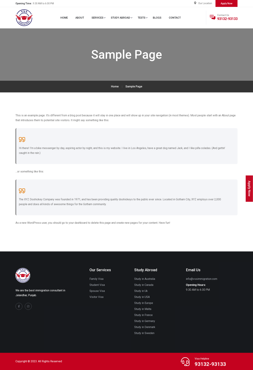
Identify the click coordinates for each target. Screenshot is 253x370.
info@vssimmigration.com (201, 279)
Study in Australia (144, 279)
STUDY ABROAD (120, 17)
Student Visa (97, 285)
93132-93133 (227, 19)
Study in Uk (141, 291)
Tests (141, 17)
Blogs (157, 17)
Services (97, 17)
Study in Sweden (144, 333)
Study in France (143, 315)
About (79, 17)
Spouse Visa (97, 291)
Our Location (205, 3)
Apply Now (226, 3)
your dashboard (78, 222)
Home (64, 17)
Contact (175, 17)
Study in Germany (144, 321)
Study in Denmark (144, 327)
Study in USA (142, 297)
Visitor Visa (96, 297)
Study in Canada (143, 285)
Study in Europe (143, 303)
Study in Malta (142, 309)
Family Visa (96, 279)
